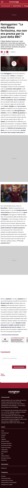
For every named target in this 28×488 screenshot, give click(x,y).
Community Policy (5, 478)
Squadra (3, 435)
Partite (3, 437)
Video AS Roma (5, 456)
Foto (2, 453)
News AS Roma (17, 6)
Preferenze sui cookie (6, 484)
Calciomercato (5, 433)
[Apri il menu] (2, 2)
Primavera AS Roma (6, 443)
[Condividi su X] (7, 52)
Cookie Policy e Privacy (7, 480)
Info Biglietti (4, 451)
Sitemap (3, 476)
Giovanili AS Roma (6, 447)
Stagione (3, 439)
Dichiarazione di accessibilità (8, 482)
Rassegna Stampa (6, 458)
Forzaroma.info (5, 6)
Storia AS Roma (5, 441)
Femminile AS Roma (6, 445)
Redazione (4, 460)
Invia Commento (19, 367)
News (2, 431)
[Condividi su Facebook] (4, 52)
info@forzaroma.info (14, 421)
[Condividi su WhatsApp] (2, 52)
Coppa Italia (4, 449)
